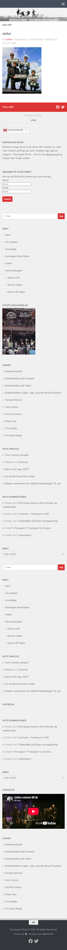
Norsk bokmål (15, 130)
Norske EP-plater (16, 292)
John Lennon (11, 407)
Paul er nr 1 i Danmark (16, 462)
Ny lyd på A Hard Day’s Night (20, 476)
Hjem (8, 235)
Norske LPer (13, 277)
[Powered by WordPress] (26, 934)
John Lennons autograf (16, 455)
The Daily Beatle (13, 435)
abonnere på (52, 154)
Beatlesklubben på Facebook (20, 378)
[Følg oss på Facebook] (58, 107)
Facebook (8, 704)
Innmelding (10, 249)
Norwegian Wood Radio (17, 256)
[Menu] (63, 4)
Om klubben (11, 242)
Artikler (8, 263)
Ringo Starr (11, 421)
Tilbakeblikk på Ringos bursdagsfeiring (38, 521)
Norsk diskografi (13, 270)
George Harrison (13, 399)
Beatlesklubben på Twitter (18, 385)
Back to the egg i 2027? (17, 469)
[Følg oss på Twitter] (63, 107)
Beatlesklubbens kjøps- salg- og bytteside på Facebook (33, 392)
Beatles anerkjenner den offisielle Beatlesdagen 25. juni (33, 483)
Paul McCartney (13, 414)
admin (9, 39)
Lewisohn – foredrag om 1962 (34, 513)
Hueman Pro (47, 934)
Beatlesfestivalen (13, 371)
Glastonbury (25, 535)
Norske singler (14, 284)
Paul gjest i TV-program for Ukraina (33, 528)
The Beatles (11, 428)
